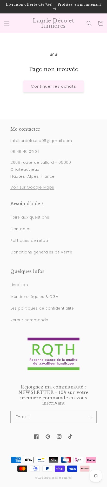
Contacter (20, 228)
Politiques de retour (29, 240)
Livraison (19, 284)
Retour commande (29, 320)
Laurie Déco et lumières (58, 477)
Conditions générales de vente (41, 252)
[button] (6, 23)
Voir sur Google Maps (32, 187)
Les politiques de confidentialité (42, 308)
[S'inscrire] (90, 417)
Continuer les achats (53, 86)
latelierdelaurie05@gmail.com (41, 140)
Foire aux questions (29, 217)
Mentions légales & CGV (34, 296)
